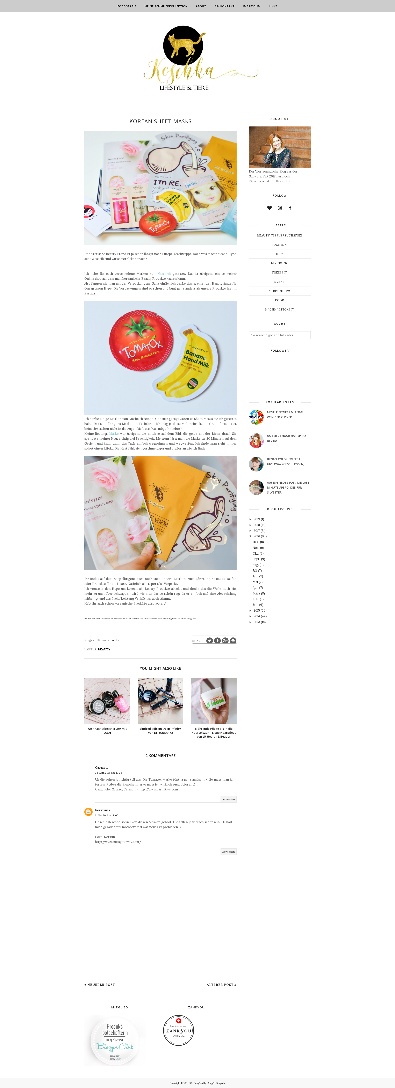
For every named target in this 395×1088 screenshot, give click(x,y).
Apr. (255, 588)
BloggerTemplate (216, 1083)
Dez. (256, 542)
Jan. (255, 605)
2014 (257, 616)
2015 (257, 610)
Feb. (256, 599)
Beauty (104, 649)
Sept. (256, 559)
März (256, 593)
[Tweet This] (209, 640)
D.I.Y (279, 254)
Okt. (256, 553)
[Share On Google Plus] (225, 640)
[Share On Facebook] (217, 640)
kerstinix (102, 810)
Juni (255, 576)
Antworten (228, 799)
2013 (257, 622)
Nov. (256, 548)
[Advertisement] (160, 950)
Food (279, 300)
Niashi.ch (164, 274)
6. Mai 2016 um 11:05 (106, 815)
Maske (114, 434)
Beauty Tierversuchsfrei (280, 235)
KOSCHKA (186, 1083)
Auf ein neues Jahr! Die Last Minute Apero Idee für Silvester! (288, 487)
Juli (255, 570)
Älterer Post (220, 985)
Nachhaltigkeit (279, 309)
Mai (255, 582)
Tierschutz (279, 291)
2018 (257, 525)
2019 (257, 519)
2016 (257, 536)
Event (279, 282)
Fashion (279, 245)
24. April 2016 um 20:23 (108, 772)
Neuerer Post (101, 985)
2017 (257, 531)
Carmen (101, 767)
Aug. (256, 565)
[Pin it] (233, 640)
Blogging (279, 263)
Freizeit (279, 272)
